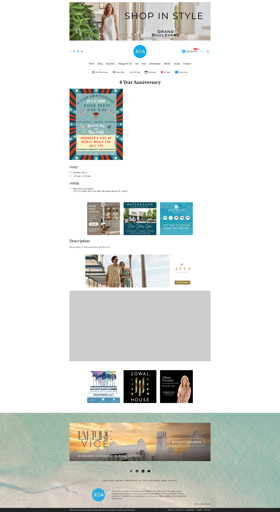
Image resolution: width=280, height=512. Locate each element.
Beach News (183, 72)
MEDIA (164, 481)
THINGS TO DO (131, 481)
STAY (145, 481)
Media (167, 64)
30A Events (152, 72)
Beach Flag (120, 72)
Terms (199, 510)
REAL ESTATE (154, 481)
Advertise (190, 510)
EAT (140, 481)
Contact (187, 64)
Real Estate (155, 64)
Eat (137, 64)
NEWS (111, 481)
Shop (100, 64)
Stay (144, 64)
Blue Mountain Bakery (83, 189)
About (170, 510)
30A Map (167, 72)
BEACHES (119, 481)
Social (177, 64)
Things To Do (125, 64)
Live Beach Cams (101, 72)
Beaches (110, 64)
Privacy (207, 510)
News (91, 64)
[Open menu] (208, 51)
